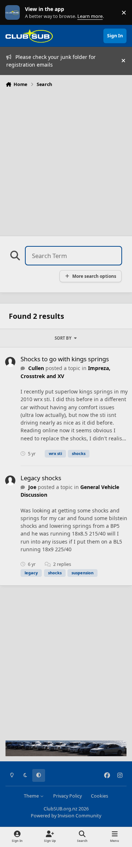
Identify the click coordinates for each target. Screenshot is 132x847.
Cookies (99, 796)
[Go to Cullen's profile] (10, 362)
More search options (94, 276)
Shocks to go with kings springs (65, 359)
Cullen (36, 368)
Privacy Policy (67, 796)
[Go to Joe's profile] (10, 480)
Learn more (14, 12)
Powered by (66, 816)
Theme (32, 796)
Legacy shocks (41, 478)
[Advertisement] (66, 159)
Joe (32, 487)
